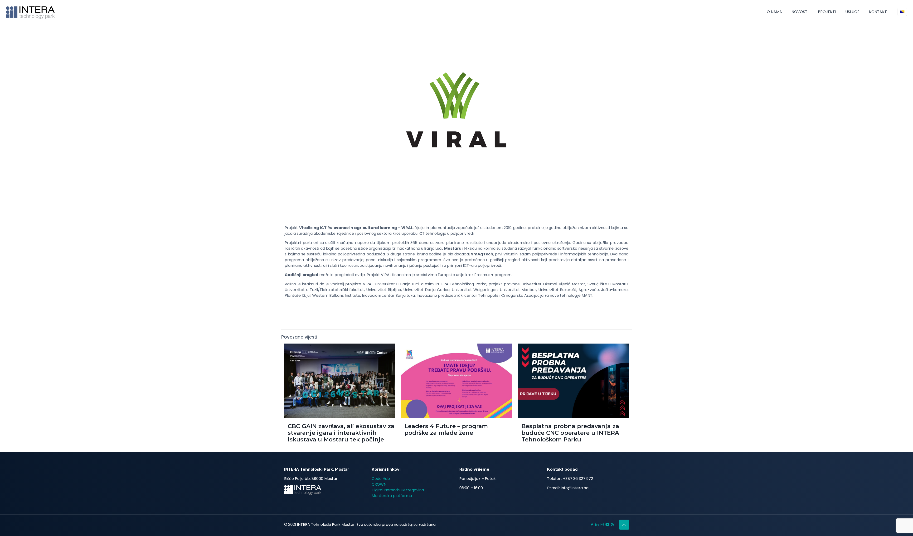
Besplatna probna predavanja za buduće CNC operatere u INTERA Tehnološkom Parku (570, 433)
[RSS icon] (612, 524)
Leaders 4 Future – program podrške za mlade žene (446, 429)
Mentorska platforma (392, 495)
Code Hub (381, 478)
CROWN (379, 484)
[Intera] (30, 12)
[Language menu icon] (902, 12)
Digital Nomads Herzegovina (398, 490)
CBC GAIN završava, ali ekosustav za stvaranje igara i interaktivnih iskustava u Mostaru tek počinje (341, 433)
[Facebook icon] (592, 524)
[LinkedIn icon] (597, 524)
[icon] (607, 524)
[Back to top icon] (624, 525)
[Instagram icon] (602, 524)
